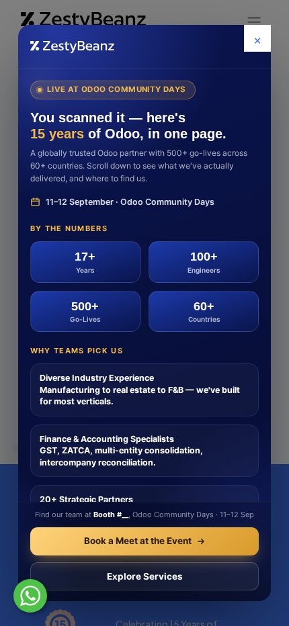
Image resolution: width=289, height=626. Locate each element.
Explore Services (145, 576)
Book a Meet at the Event (138, 540)
